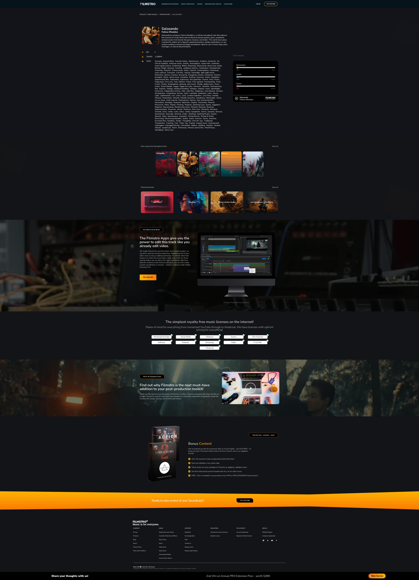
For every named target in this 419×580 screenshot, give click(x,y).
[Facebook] (263, 540)
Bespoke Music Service (213, 4)
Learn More (228, 4)
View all (275, 146)
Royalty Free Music (188, 4)
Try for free (270, 4)
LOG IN (258, 4)
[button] (250, 388)
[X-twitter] (268, 540)
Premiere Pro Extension (170, 4)
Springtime (165, 14)
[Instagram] (276, 540)
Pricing (199, 4)
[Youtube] (272, 540)
